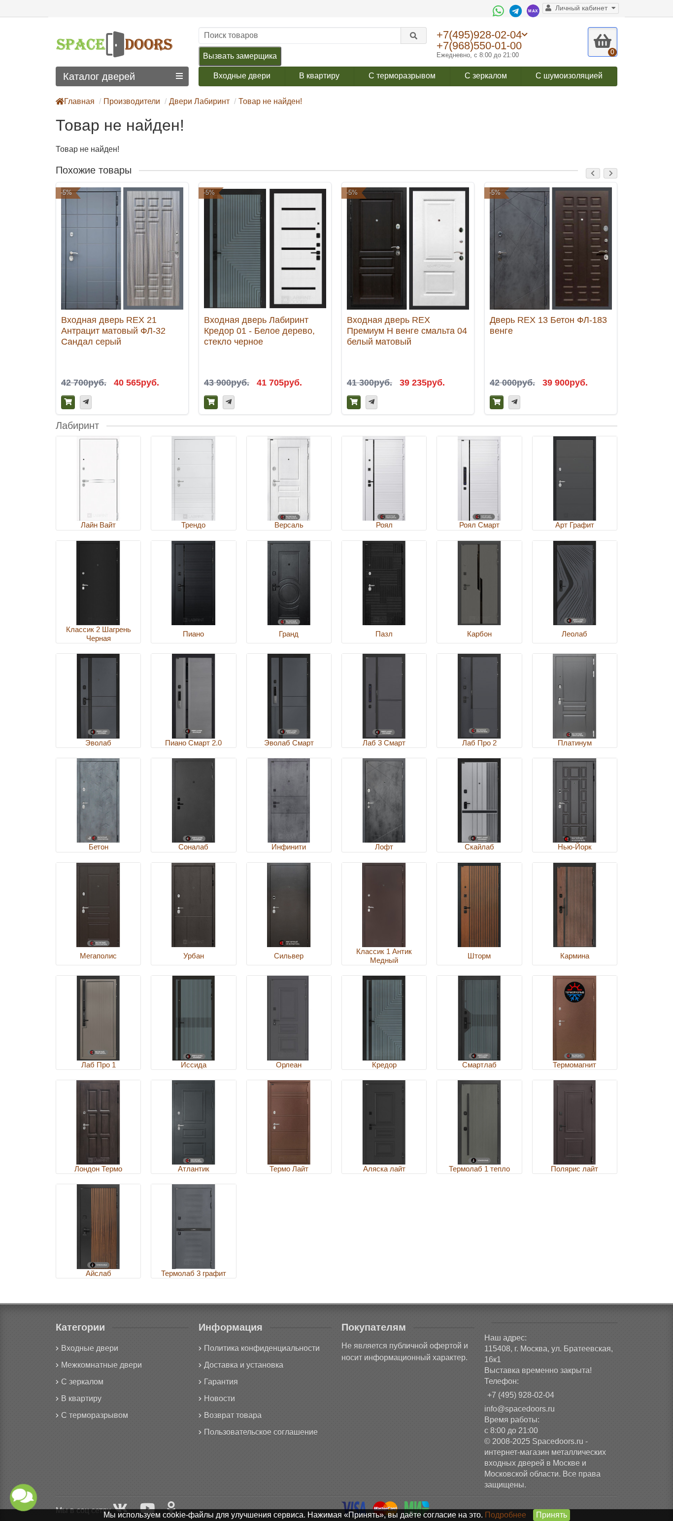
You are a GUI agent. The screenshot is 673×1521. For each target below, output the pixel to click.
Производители (131, 101)
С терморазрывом (402, 75)
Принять (551, 1515)
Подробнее (505, 1515)
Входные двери (241, 75)
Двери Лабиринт (199, 101)
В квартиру (319, 75)
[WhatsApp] (499, 11)
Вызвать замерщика (240, 56)
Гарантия (221, 1382)
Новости (219, 1398)
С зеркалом (486, 75)
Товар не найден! (270, 101)
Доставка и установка (243, 1365)
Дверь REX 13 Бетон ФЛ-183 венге (548, 325)
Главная (79, 101)
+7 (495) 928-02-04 (520, 1395)
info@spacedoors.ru (519, 1409)
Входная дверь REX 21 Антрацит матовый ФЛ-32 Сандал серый (113, 331)
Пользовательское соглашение (261, 1432)
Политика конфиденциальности (262, 1348)
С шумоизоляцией (569, 75)
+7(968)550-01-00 (479, 45)
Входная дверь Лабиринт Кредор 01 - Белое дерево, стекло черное (259, 331)
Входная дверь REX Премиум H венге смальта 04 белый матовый (407, 331)
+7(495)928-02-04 (479, 34)
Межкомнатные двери (101, 1365)
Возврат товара (233, 1415)
